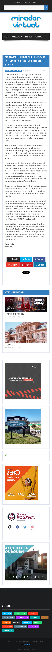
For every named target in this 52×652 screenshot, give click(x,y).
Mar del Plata (17, 36)
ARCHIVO (8, 71)
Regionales (39, 36)
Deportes (7, 51)
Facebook (26, 2)
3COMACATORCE (26, 644)
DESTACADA (8, 626)
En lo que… (9, 344)
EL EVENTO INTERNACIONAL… (15, 314)
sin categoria (20, 626)
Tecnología (21, 51)
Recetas (7, 622)
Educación (32, 44)
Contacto (17, 2)
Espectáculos (20, 614)
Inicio (6, 36)
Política (28, 36)
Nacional (7, 44)
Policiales (7, 614)
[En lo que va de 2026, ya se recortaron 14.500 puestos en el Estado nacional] (26, 332)
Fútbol (44, 618)
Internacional (19, 44)
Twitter (34, 2)
